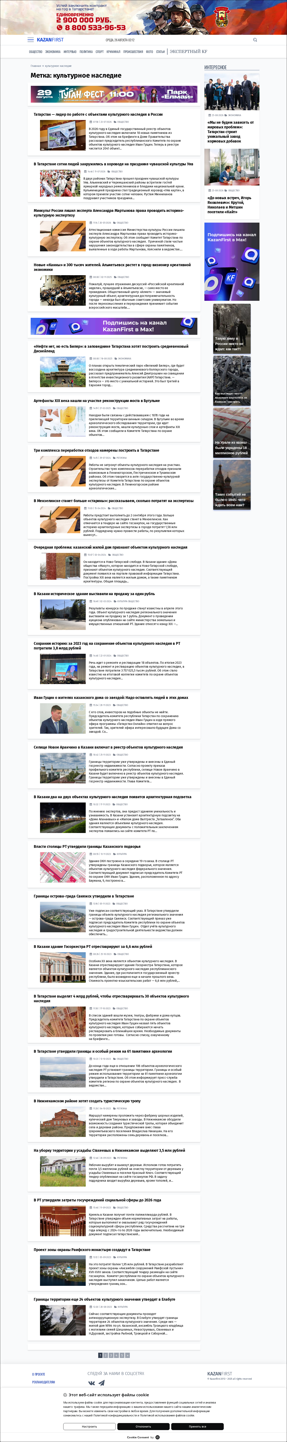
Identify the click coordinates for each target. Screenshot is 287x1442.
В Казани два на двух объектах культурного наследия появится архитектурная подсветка (112, 797)
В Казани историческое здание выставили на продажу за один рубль (94, 594)
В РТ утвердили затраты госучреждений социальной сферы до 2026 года (97, 1200)
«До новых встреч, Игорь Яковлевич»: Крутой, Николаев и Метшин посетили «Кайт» (229, 205)
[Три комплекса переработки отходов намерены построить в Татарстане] (63, 471)
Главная (36, 66)
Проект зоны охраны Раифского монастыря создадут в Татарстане (92, 1250)
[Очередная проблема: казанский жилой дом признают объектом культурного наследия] (60, 566)
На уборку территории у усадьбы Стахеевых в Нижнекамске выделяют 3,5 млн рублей (109, 1150)
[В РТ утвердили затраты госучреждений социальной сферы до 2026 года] (63, 1221)
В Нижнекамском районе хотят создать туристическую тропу (87, 1101)
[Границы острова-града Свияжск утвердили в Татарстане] (63, 917)
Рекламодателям (43, 1382)
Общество (35, 51)
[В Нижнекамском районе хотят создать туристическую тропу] (63, 1122)
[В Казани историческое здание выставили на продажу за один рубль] (63, 614)
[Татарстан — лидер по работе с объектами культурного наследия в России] (63, 135)
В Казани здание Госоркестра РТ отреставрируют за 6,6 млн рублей (93, 946)
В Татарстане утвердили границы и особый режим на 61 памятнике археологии (103, 1051)
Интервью (70, 51)
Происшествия (133, 51)
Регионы (122, 457)
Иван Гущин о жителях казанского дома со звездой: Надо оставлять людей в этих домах (111, 697)
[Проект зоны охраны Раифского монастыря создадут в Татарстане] (63, 1270)
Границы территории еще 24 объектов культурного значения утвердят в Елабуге (104, 1299)
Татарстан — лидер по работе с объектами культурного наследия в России (98, 114)
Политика (86, 51)
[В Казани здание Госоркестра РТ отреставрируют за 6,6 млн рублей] (63, 967)
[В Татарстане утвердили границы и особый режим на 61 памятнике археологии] (63, 1072)
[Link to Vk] (91, 1384)
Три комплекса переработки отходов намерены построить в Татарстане (96, 450)
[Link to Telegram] (102, 1384)
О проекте (38, 1374)
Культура (122, 601)
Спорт (99, 51)
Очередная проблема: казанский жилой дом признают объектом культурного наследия (110, 547)
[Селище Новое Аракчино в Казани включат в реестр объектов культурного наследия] (63, 768)
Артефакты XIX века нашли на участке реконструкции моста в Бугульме (97, 401)
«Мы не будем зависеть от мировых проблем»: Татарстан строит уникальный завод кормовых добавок (231, 131)
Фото (149, 51)
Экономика (52, 51)
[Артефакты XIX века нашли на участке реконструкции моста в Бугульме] (63, 421)
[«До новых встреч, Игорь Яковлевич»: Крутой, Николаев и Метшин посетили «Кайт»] (231, 167)
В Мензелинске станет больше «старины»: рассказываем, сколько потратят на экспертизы (113, 501)
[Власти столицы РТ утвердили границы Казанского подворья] (63, 867)
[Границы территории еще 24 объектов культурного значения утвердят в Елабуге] (63, 1320)
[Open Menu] (31, 40)
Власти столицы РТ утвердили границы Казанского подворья (87, 846)
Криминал (113, 51)
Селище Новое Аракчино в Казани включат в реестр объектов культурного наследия (108, 747)
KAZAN (50, 40)
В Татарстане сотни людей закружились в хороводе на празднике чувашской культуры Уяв (113, 164)
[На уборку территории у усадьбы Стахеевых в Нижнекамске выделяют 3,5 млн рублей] (63, 1171)
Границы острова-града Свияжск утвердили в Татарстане (84, 896)
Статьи (160, 51)
